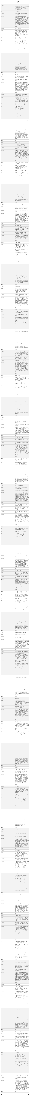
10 (17, 1094)
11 (19, 1094)
